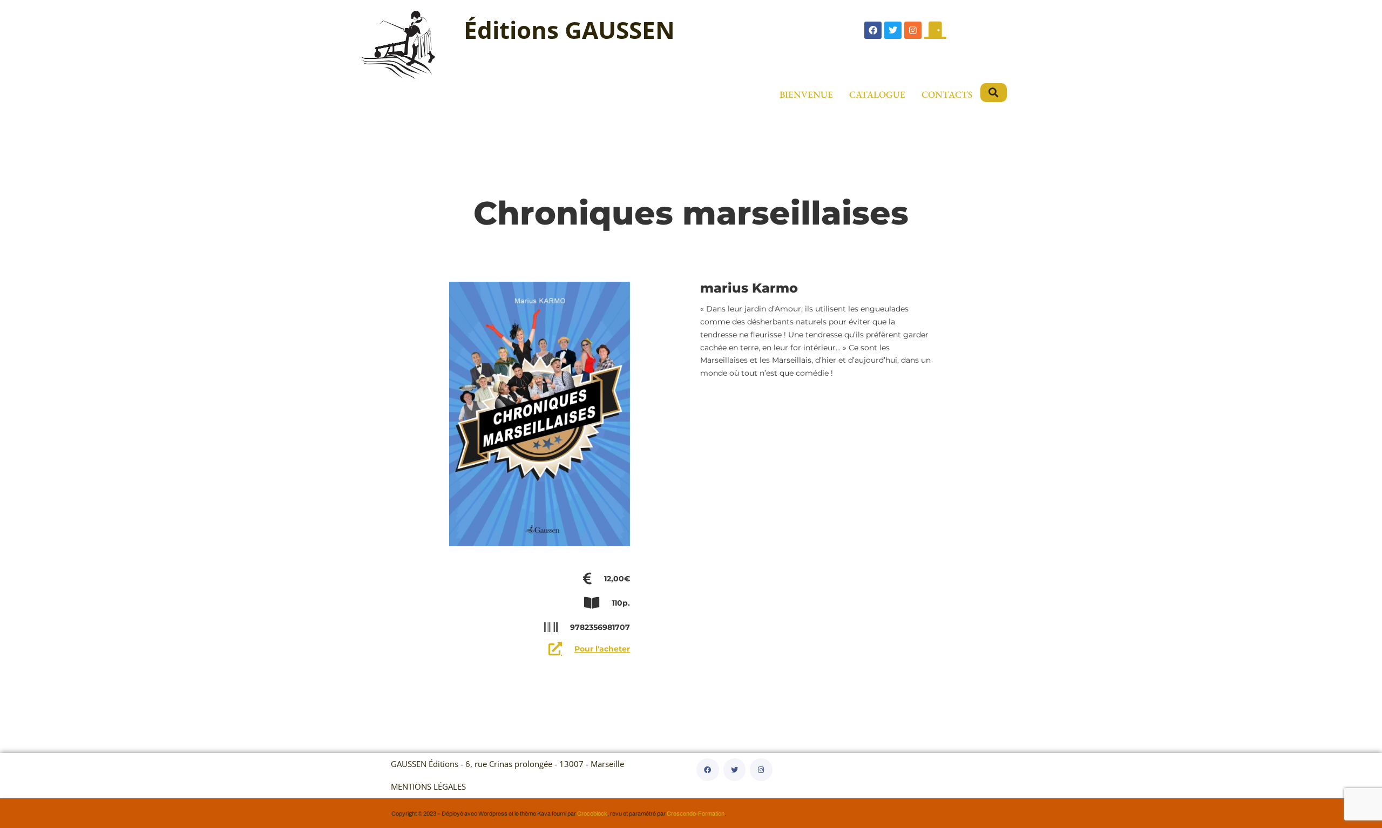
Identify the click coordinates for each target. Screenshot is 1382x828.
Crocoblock (592, 813)
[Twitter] (893, 30)
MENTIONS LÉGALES (428, 786)
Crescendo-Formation (695, 813)
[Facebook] (873, 30)
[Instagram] (913, 30)
